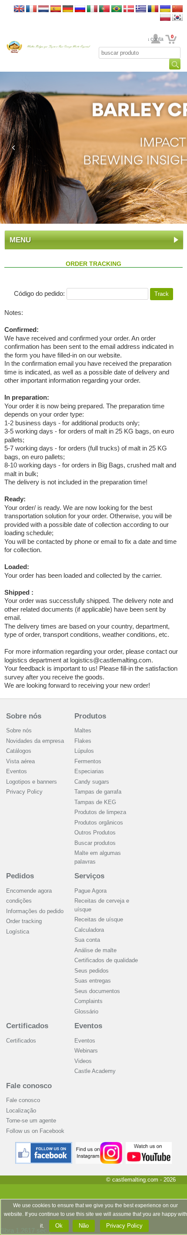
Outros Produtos (95, 832)
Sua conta (156, 39)
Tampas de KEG (95, 802)
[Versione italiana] (92, 9)
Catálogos (18, 751)
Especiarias (89, 771)
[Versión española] (55, 9)
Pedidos (20, 876)
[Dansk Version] (129, 9)
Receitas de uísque (98, 919)
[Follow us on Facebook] (43, 1145)
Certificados (27, 1026)
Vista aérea (20, 761)
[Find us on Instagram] (99, 1145)
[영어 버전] (177, 18)
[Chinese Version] (177, 9)
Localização (21, 1110)
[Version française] (31, 9)
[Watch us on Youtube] (149, 1145)
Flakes (82, 741)
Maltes (82, 730)
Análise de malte (95, 950)
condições (19, 900)
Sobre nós (23, 716)
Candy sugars (91, 781)
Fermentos (87, 761)
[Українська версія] (165, 9)
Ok (58, 1225)
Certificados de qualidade (106, 960)
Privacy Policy (24, 791)
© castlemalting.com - (141, 1179)
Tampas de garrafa (97, 791)
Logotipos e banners (31, 781)
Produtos (90, 716)
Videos (83, 1061)
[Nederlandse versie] (43, 9)
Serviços (89, 876)
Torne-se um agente (31, 1120)
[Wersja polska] (165, 18)
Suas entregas (92, 980)
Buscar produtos (95, 843)
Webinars (86, 1050)
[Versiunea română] (153, 9)
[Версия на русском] (80, 9)
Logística (17, 931)
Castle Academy (95, 1071)
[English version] (19, 9)
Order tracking (24, 921)
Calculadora (89, 930)
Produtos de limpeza (100, 812)
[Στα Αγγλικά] (141, 9)
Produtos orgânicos (98, 822)
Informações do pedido (34, 911)
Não (83, 1225)
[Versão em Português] (104, 9)
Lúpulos (84, 751)
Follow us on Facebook (35, 1131)
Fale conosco (29, 1086)
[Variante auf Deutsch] (68, 9)
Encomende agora (29, 890)
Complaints (88, 1001)
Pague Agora (90, 890)
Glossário (86, 1011)
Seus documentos (97, 991)
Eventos (16, 771)
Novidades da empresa (35, 741)
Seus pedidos (91, 970)
